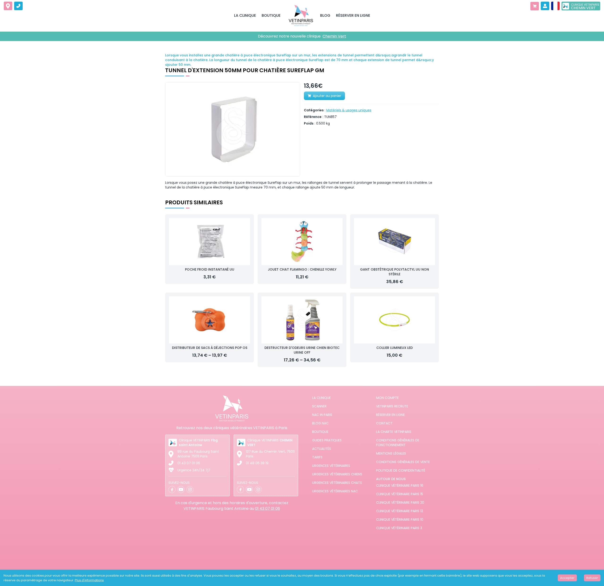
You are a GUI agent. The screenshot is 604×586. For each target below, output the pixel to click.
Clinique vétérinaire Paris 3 (399, 528)
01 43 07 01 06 (188, 463)
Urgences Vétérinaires (331, 465)
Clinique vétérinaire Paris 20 (400, 502)
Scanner (319, 406)
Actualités (321, 448)
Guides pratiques (327, 440)
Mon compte (387, 397)
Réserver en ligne (390, 414)
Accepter (567, 578)
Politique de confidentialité (400, 470)
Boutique (320, 431)
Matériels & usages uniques (348, 110)
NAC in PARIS (322, 414)
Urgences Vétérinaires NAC (335, 491)
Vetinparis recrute (392, 406)
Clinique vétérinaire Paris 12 (399, 511)
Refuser (592, 578)
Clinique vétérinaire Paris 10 (399, 519)
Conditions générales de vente (403, 462)
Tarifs (317, 457)
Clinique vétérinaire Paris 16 (399, 485)
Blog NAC (320, 423)
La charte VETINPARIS (393, 431)
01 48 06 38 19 (257, 463)
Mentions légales (391, 453)
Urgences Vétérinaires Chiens (337, 474)
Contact (384, 423)
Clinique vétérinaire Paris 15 (399, 494)
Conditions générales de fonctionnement (397, 442)
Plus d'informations (89, 580)
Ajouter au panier (327, 95)
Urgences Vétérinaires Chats (337, 482)
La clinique (321, 397)
